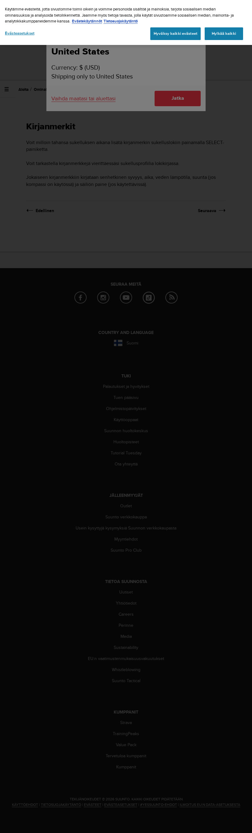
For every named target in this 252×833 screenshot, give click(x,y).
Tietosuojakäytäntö (121, 21)
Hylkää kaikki (224, 33)
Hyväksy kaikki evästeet (175, 33)
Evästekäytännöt (87, 21)
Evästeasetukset (19, 33)
